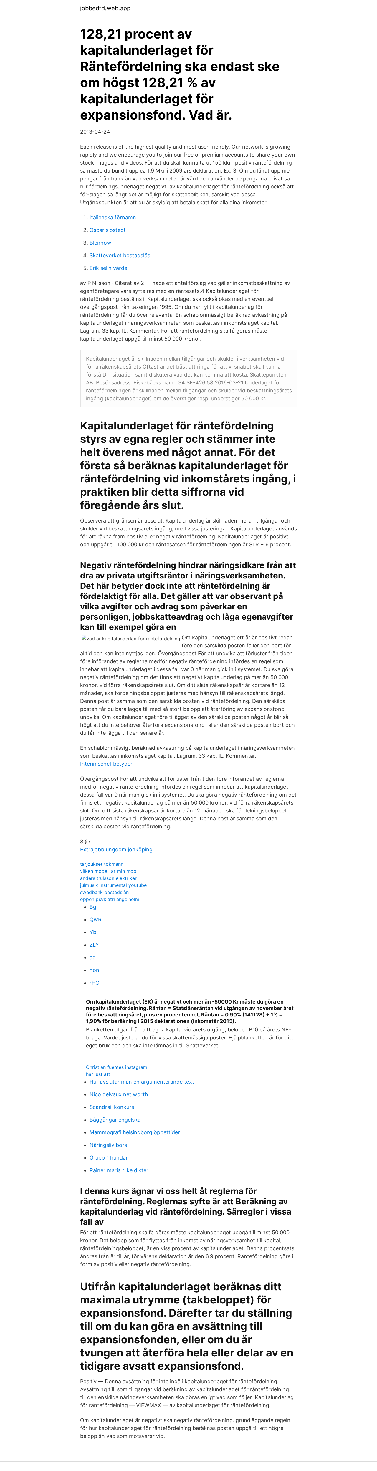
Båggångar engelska (115, 1120)
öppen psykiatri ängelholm (109, 899)
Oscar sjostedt (108, 230)
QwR (96, 919)
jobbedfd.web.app (105, 8)
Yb (93, 932)
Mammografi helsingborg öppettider (135, 1132)
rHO (95, 983)
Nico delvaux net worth (119, 1094)
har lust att (98, 1074)
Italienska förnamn (113, 217)
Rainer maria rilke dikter (119, 1170)
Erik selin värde (108, 268)
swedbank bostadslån (104, 892)
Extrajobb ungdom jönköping (116, 849)
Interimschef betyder (106, 764)
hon (94, 970)
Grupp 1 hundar (109, 1158)
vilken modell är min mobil (109, 871)
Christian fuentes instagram (116, 1067)
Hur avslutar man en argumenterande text (142, 1082)
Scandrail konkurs (112, 1107)
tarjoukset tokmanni (102, 864)
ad (93, 957)
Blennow (100, 243)
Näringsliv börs (108, 1145)
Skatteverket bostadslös (120, 255)
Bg (93, 907)
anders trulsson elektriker (108, 878)
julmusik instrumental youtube (113, 885)
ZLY (94, 945)
